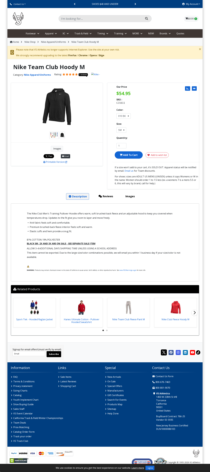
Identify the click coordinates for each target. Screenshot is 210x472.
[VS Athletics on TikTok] (198, 352)
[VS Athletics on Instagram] (178, 352)
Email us (129, 170)
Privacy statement (22, 386)
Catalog (17, 395)
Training (118, 33)
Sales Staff (18, 408)
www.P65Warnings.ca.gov (127, 270)
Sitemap (111, 408)
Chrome (83, 55)
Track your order (22, 436)
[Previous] (75, 4)
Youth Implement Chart (25, 399)
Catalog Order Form (24, 431)
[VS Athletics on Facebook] (171, 352)
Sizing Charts (20, 390)
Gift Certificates (115, 395)
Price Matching (21, 427)
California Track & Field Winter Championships (38, 418)
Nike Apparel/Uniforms (53, 41)
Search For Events (117, 399)
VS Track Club (20, 441)
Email (66, 156)
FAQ (15, 376)
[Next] (135, 4)
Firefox (72, 55)
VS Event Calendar (23, 413)
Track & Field (81, 33)
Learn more (137, 467)
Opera (93, 55)
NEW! (151, 33)
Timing (101, 33)
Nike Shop (30, 41)
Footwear (31, 33)
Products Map (114, 404)
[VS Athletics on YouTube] (192, 352)
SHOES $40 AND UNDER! (105, 4)
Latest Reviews (68, 381)
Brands (163, 33)
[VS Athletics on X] (163, 352)
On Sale (111, 381)
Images (57, 148)
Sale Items (65, 376)
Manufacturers (115, 390)
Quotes (180, 33)
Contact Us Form (164, 376)
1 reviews (83, 74)
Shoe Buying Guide (23, 404)
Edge (101, 55)
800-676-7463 (163, 382)
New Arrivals (114, 376)
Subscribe (54, 354)
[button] (191, 4)
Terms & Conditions (24, 381)
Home (16, 41)
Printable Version (55, 161)
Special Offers (114, 386)
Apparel (49, 33)
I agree (150, 468)
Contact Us (18, 4)
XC (64, 33)
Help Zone (113, 413)
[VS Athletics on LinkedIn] (185, 352)
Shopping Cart (68, 386)
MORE (135, 33)
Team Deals (19, 422)
